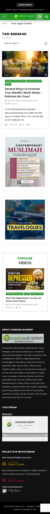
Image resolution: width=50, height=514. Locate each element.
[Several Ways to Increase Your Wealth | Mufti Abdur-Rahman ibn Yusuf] (25, 64)
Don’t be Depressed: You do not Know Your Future (23, 299)
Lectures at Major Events (15, 81)
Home (4, 23)
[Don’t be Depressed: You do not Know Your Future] (25, 279)
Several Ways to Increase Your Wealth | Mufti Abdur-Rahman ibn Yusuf (23, 92)
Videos (8, 84)
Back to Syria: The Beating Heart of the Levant (25, 10)
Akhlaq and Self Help (14, 294)
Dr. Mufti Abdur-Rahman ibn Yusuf (22, 100)
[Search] (46, 16)
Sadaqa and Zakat (34, 81)
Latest (26, 294)
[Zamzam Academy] (25, 17)
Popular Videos (37, 294)
